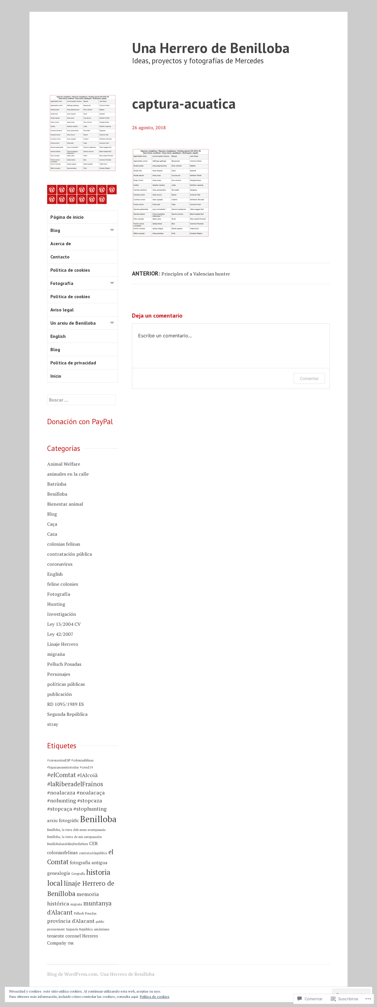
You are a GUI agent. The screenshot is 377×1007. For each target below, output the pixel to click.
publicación (59, 694)
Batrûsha (56, 484)
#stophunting (90, 808)
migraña (56, 654)
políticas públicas (66, 684)
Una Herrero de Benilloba (211, 47)
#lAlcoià (87, 775)
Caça (52, 524)
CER (93, 843)
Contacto (60, 257)
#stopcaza (89, 800)
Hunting (56, 604)
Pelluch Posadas (64, 664)
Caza (52, 534)
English (58, 336)
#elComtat (61, 775)
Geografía (78, 874)
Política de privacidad (73, 363)
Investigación (61, 614)
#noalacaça (91, 792)
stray (52, 724)
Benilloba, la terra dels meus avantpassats (76, 830)
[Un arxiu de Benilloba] (62, 199)
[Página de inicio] (52, 189)
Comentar (309, 378)
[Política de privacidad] (92, 199)
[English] (72, 199)
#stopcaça (59, 808)
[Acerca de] (72, 189)
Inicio (55, 376)
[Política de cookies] (92, 189)
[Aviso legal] (52, 199)
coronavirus (59, 564)
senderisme (101, 929)
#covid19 (86, 767)
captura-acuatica (184, 103)
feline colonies (62, 584)
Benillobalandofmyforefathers (67, 844)
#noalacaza (61, 792)
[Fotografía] (102, 189)
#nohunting (61, 800)
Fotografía (61, 283)
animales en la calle (68, 474)
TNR (70, 943)
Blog (55, 230)
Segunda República (67, 714)
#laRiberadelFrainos (75, 784)
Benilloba (57, 494)
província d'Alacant (71, 920)
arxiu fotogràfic (63, 820)
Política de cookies (70, 270)
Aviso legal (62, 310)
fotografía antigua (89, 862)
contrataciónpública (93, 853)
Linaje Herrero (62, 644)
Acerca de (60, 243)
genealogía (58, 873)
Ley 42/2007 (60, 634)
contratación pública (69, 554)
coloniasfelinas (62, 852)
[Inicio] (102, 199)
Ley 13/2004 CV (64, 624)
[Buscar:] (81, 400)
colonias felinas (63, 544)
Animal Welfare (63, 464)
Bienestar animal (65, 504)
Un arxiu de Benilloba (73, 323)
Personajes (58, 674)
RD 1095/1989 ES (65, 704)
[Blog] (62, 189)
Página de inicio (67, 217)
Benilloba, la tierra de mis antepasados (74, 837)
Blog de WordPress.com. (73, 974)
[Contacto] (82, 189)
